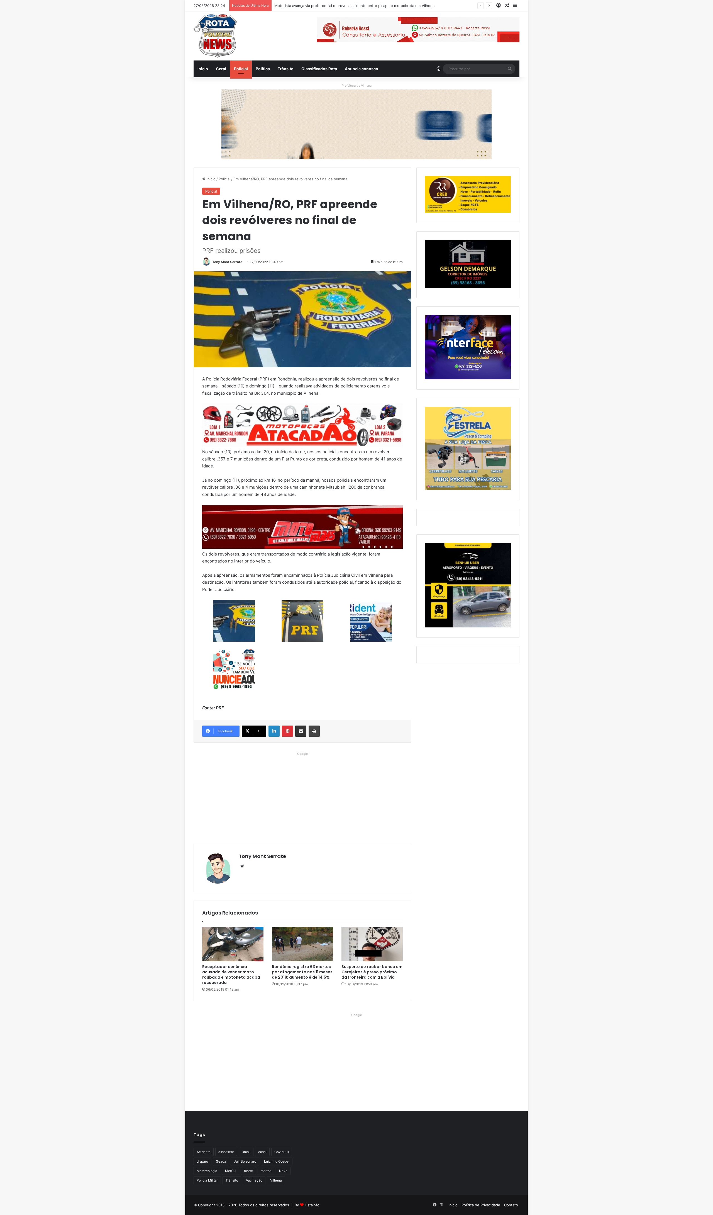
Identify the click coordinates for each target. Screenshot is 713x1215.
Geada (221, 1161)
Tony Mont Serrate (227, 262)
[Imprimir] (314, 731)
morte (248, 1171)
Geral (221, 68)
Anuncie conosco (361, 68)
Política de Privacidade (481, 1205)
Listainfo (312, 1205)
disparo (202, 1161)
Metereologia (207, 1171)
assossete (226, 1152)
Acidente (204, 1152)
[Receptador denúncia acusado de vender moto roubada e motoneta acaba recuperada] (232, 944)
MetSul (230, 1171)
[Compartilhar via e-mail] (300, 731)
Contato (511, 1205)
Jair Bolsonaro (245, 1161)
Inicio (202, 68)
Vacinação (254, 1180)
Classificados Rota (319, 68)
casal (262, 1152)
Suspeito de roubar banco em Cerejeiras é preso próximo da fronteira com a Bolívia (371, 972)
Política (263, 68)
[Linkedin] (274, 731)
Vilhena (276, 1180)
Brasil (246, 1152)
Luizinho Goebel (276, 1161)
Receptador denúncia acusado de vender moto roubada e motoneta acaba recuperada (231, 974)
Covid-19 (281, 1152)
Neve (283, 1171)
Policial (241, 68)
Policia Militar (207, 1180)
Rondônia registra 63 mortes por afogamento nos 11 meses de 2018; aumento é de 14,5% (302, 972)
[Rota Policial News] (215, 36)
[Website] (242, 866)
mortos (266, 1171)
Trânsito (286, 68)
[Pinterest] (287, 731)
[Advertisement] (302, 797)
